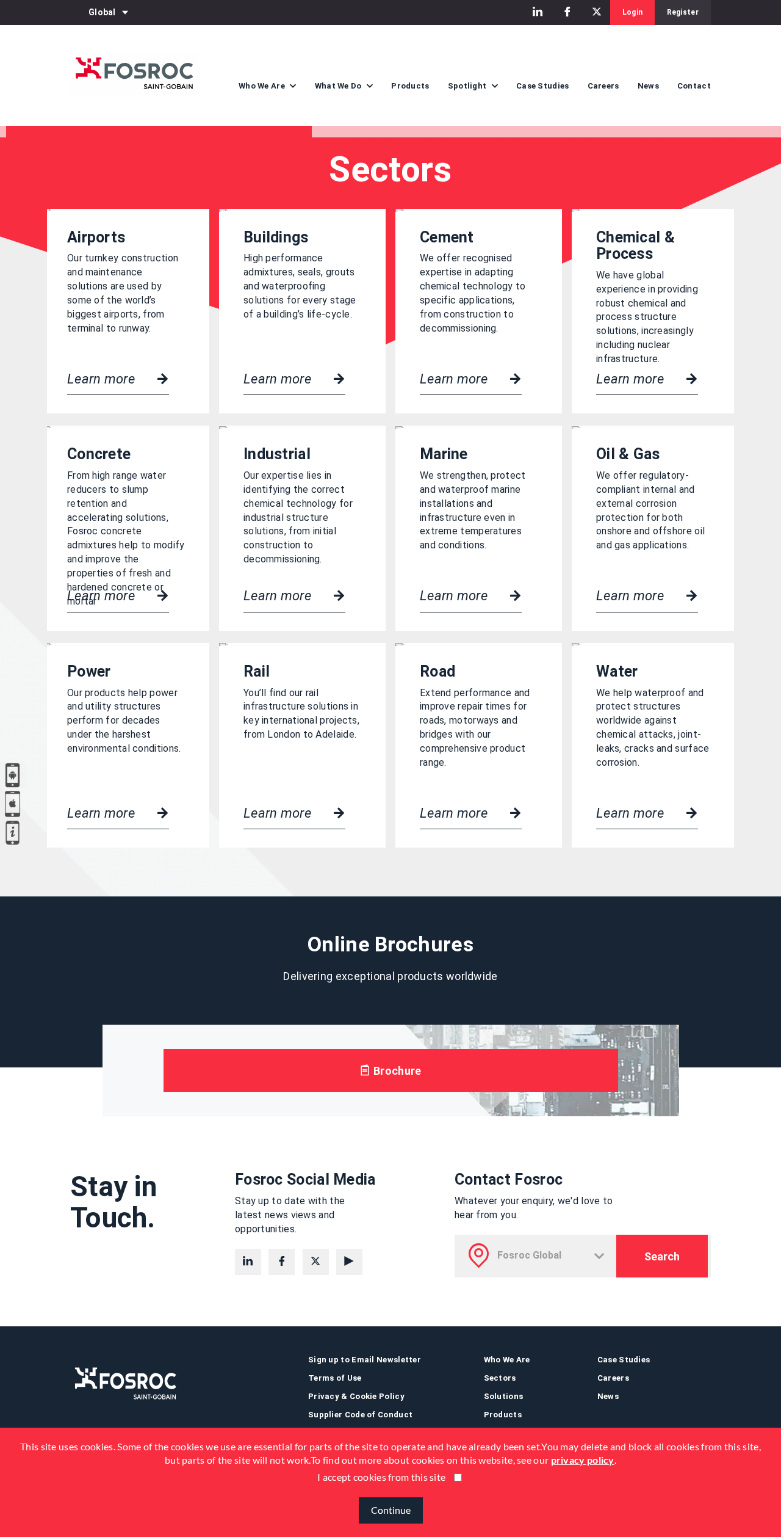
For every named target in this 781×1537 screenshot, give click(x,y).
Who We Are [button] (263, 85)
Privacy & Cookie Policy (356, 1396)
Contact (694, 85)
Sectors (500, 1378)
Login (632, 12)
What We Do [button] (339, 85)
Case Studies (542, 85)
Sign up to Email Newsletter (364, 1359)
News (648, 85)
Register (683, 12)
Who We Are (507, 1359)
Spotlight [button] (468, 85)
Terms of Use (335, 1378)
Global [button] (102, 12)
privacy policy (582, 1460)
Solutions (504, 1396)
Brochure (396, 1070)
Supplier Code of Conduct (360, 1414)
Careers (603, 85)
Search (662, 1256)
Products (410, 85)
